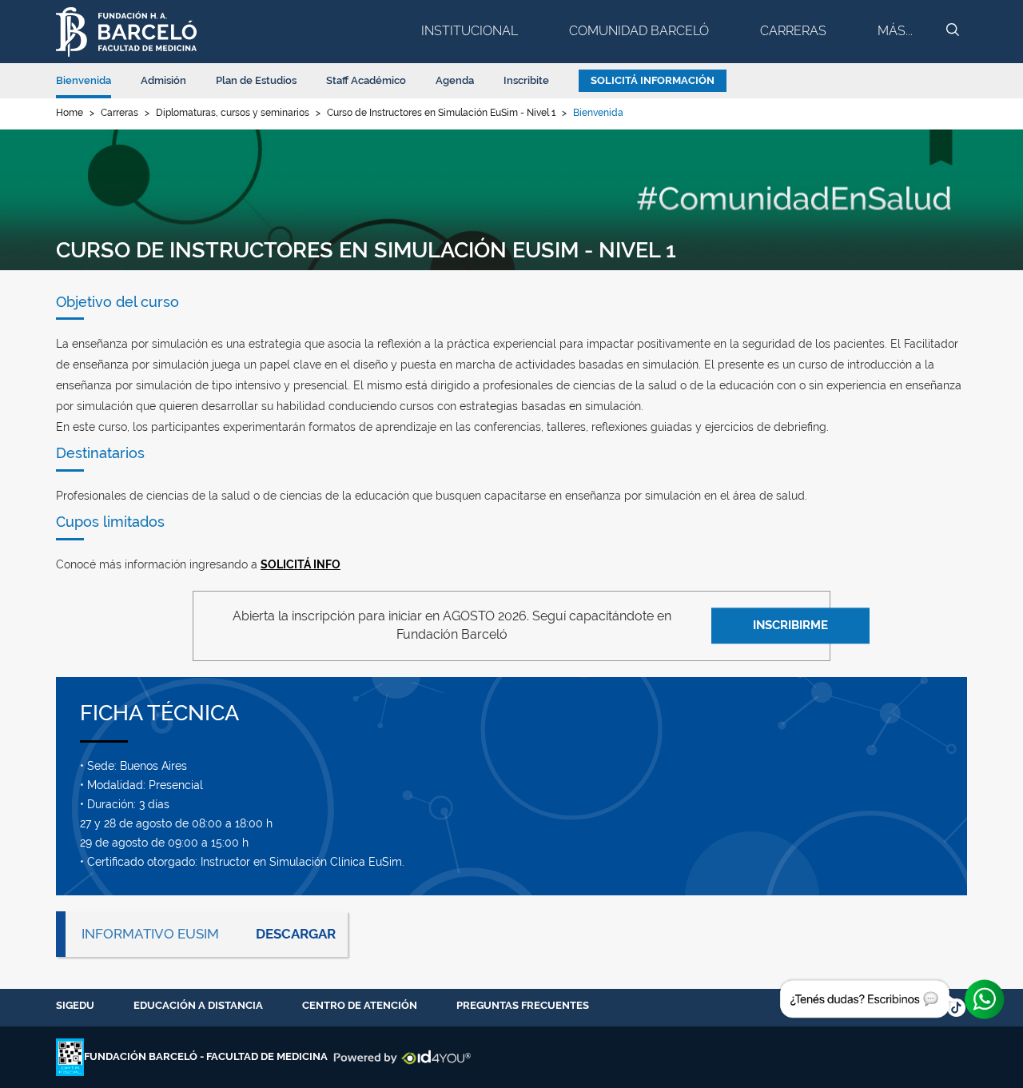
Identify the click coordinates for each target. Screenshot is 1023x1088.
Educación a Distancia (198, 1005)
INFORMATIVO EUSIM (150, 934)
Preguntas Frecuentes (522, 1005)
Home (69, 112)
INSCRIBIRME (790, 625)
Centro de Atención (359, 1005)
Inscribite (526, 80)
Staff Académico (366, 80)
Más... (895, 30)
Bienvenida (83, 80)
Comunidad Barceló (639, 30)
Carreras (793, 30)
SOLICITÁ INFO (300, 564)
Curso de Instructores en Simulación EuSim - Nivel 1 (441, 112)
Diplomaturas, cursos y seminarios (232, 112)
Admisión (163, 80)
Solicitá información (653, 80)
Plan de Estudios (256, 80)
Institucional (469, 30)
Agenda (455, 80)
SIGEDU (75, 1005)
